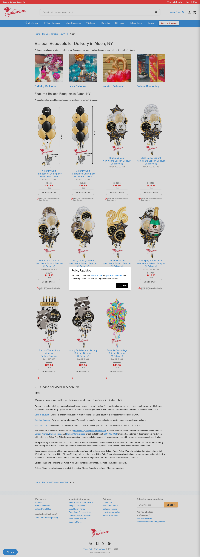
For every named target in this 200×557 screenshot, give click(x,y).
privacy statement (114, 275)
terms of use (96, 275)
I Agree (122, 285)
